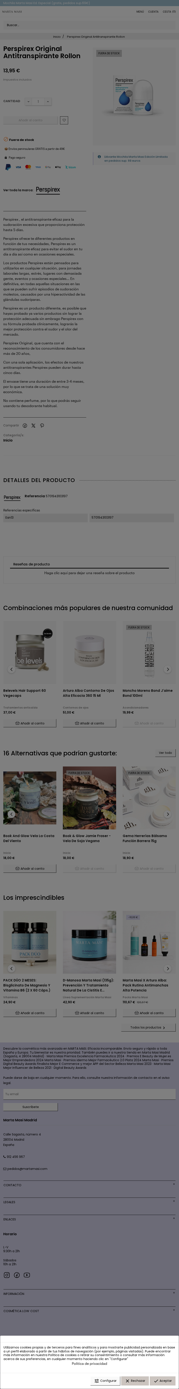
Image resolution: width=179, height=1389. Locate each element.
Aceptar (162, 1381)
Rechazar (135, 1381)
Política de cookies (62, 1355)
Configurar (105, 1381)
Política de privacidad (89, 1363)
